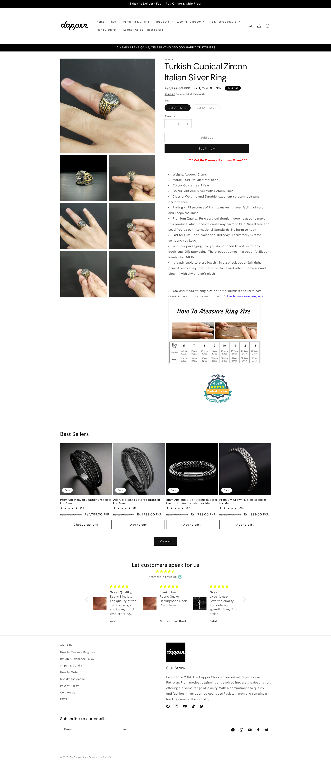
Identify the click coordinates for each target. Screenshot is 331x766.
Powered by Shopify (100, 757)
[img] (166, 571)
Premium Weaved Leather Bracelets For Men (85, 501)
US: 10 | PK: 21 (208, 108)
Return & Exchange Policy (77, 659)
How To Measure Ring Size (77, 652)
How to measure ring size (244, 296)
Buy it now (207, 148)
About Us (66, 645)
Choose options (86, 525)
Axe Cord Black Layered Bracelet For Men (136, 501)
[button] (114, 22)
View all (165, 541)
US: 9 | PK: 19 (180, 108)
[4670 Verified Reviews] (218, 404)
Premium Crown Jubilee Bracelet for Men (242, 501)
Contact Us (67, 692)
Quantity (170, 116)
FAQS (63, 699)
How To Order (69, 672)
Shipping (170, 94)
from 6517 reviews (163, 577)
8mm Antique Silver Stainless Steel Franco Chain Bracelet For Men (191, 501)
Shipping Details (71, 665)
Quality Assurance (72, 679)
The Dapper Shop (79, 757)
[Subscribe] (124, 729)
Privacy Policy (69, 686)
